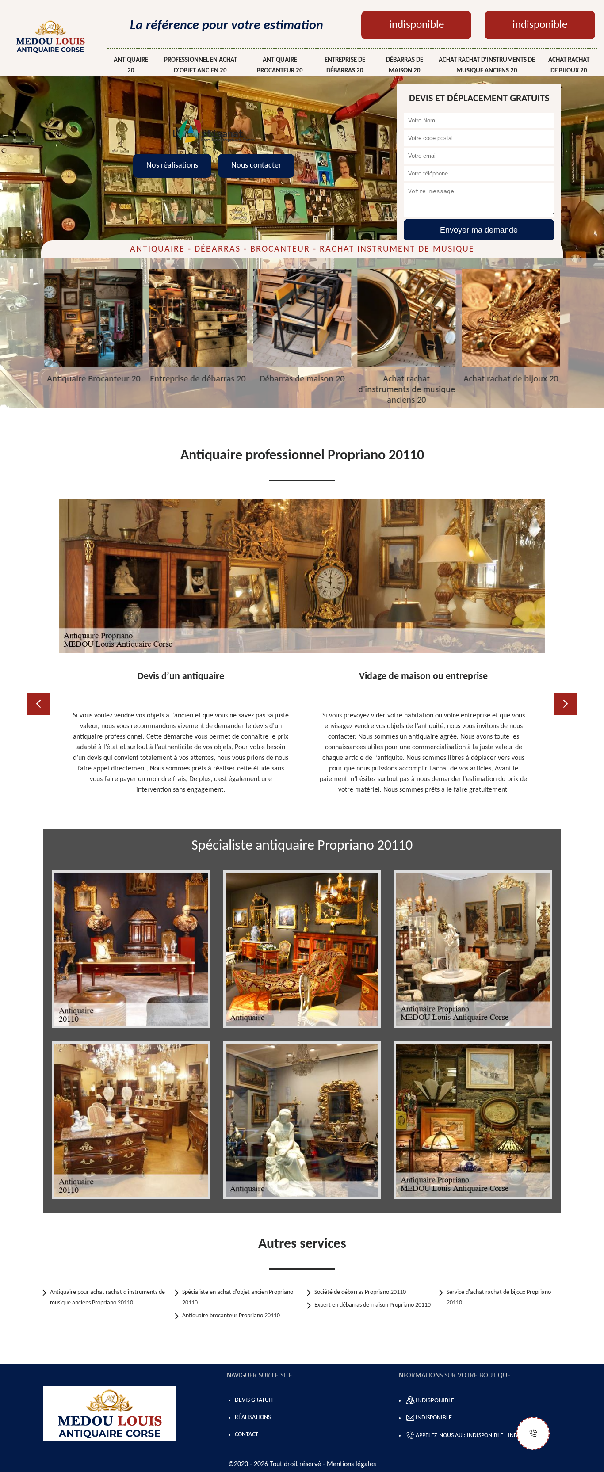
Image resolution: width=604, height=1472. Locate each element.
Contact (246, 1434)
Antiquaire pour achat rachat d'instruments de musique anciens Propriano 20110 (107, 1297)
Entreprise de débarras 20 (345, 65)
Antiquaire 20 (131, 65)
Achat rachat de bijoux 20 (568, 65)
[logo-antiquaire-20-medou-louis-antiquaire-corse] (50, 36)
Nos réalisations (172, 165)
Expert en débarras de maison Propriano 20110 (372, 1305)
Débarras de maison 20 (404, 65)
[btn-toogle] (533, 1433)
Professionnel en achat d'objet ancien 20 (200, 65)
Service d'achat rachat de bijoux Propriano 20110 (499, 1297)
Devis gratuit (254, 1400)
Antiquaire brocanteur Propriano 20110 (231, 1315)
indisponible (416, 25)
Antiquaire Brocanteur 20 (280, 65)
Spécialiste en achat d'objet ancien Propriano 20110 (237, 1297)
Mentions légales (351, 1464)
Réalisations (253, 1417)
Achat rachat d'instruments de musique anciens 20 (487, 65)
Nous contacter (256, 165)
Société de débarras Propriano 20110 (360, 1292)
